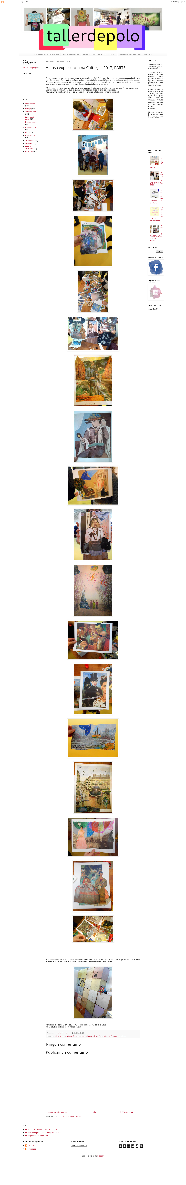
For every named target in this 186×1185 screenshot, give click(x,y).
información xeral (110, 1036)
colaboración (70, 1036)
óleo (27, 132)
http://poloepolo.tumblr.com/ (37, 1135)
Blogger (100, 1156)
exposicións (30, 135)
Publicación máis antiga (130, 1112)
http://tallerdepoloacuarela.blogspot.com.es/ (43, 1132)
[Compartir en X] (78, 1033)
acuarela (28, 143)
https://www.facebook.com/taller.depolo (41, 1129)
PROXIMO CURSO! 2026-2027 (46, 54)
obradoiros (122, 1036)
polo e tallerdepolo (71, 54)
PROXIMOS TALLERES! (92, 54)
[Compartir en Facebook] (80, 1033)
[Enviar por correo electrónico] (73, 1033)
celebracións (59, 1036)
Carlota (31, 1145)
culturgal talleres (92, 1036)
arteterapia (29, 140)
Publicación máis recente (56, 1112)
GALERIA (148, 54)
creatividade (80, 1036)
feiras (101, 1036)
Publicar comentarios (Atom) (69, 1116)
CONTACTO (110, 54)
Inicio (93, 1112)
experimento (30, 127)
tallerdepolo (33, 1149)
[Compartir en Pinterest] (83, 1033)
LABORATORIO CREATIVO (130, 54)
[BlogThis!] (75, 1033)
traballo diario (31, 122)
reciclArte (29, 151)
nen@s (28, 108)
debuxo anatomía (29, 147)
